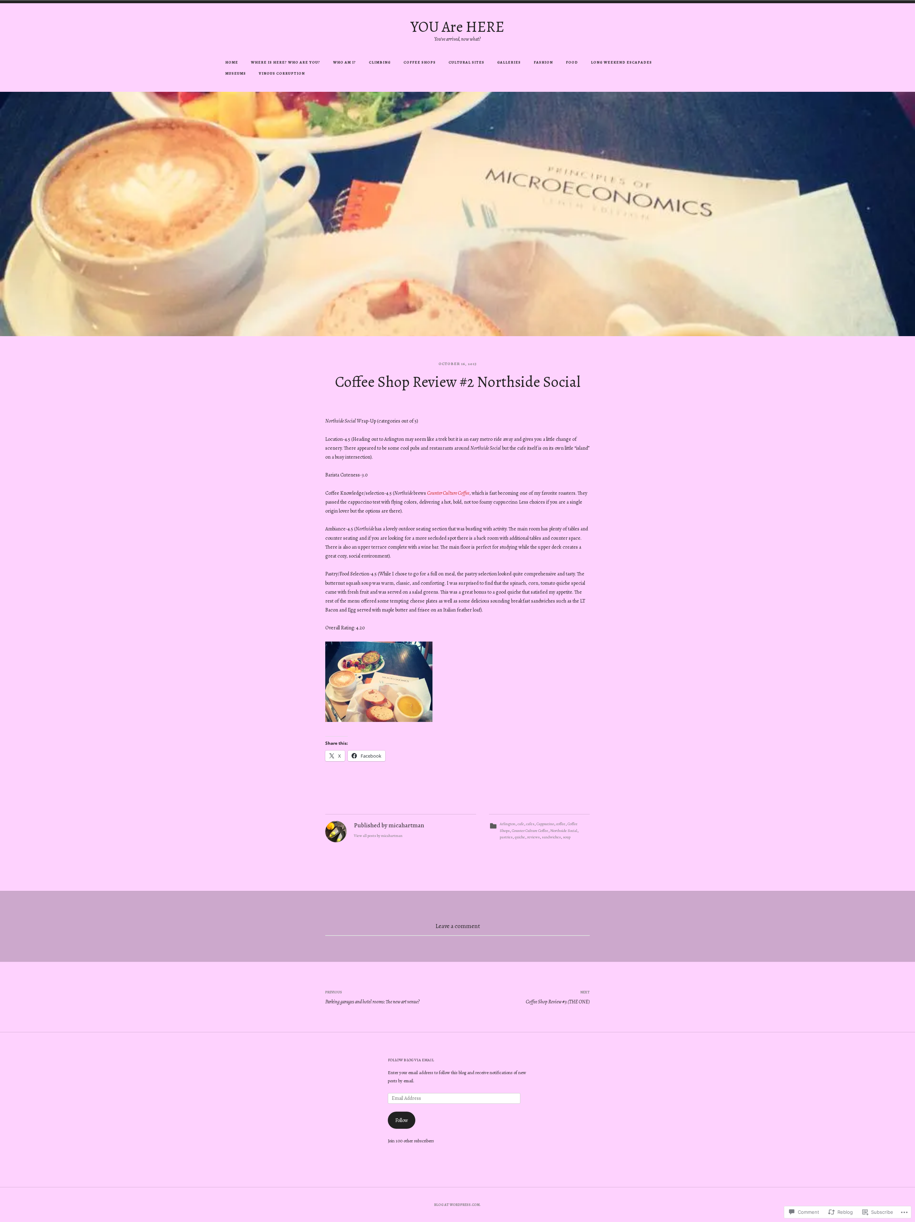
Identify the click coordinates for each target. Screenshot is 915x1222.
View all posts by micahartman (378, 835)
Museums (235, 73)
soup (566, 837)
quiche (520, 837)
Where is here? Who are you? (285, 62)
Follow (401, 1120)
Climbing (380, 62)
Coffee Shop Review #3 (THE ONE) (558, 997)
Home (231, 62)
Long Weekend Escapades (621, 62)
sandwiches (551, 837)
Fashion (543, 62)
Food (572, 62)
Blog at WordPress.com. (457, 1204)
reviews (533, 837)
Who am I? (344, 62)
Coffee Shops (420, 62)
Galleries (509, 62)
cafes (530, 824)
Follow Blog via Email (411, 1060)
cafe (521, 824)
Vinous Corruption (282, 73)
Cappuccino (545, 824)
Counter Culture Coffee (448, 493)
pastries (506, 837)
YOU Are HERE (457, 26)
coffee (560, 824)
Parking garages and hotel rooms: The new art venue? (372, 997)
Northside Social (563, 830)
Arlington (507, 824)
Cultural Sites (466, 62)
